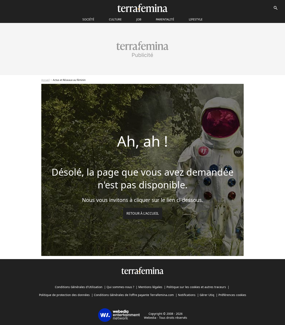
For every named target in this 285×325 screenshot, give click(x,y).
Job (138, 19)
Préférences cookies (232, 295)
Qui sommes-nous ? (120, 287)
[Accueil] (142, 8)
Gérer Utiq (207, 295)
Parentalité (165, 19)
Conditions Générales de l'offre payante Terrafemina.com (134, 295)
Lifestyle (196, 19)
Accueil (45, 80)
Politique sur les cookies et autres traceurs (196, 287)
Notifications (186, 295)
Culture (115, 19)
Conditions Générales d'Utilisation (78, 287)
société (88, 19)
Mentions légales (150, 287)
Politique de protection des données (64, 295)
